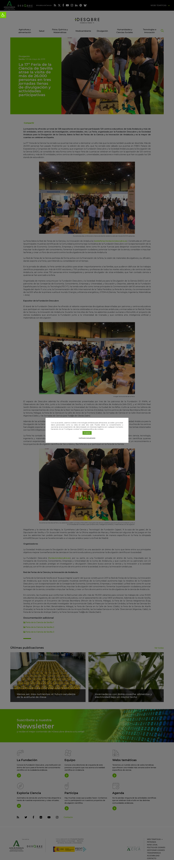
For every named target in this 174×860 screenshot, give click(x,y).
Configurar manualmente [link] (87, 438)
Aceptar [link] (87, 433)
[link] (3, 15)
